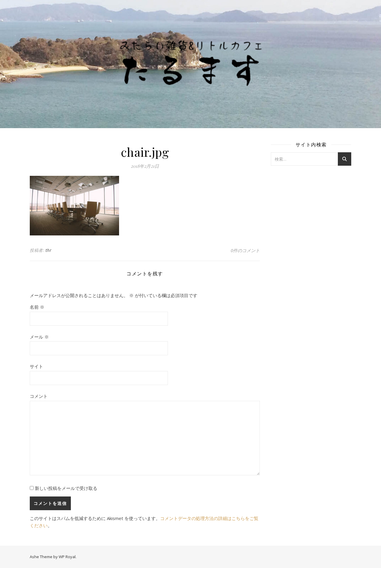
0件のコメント (245, 250)
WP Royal (67, 556)
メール (39, 337)
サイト (36, 366)
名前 (37, 307)
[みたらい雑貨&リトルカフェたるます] (190, 64)
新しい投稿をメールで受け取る (66, 488)
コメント (39, 396)
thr (49, 250)
